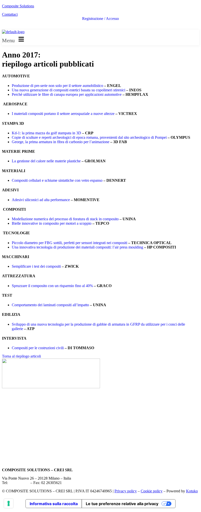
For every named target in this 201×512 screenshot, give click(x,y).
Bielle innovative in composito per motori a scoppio (51, 223)
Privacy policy (125, 491)
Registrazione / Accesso (100, 19)
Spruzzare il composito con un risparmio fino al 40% (52, 286)
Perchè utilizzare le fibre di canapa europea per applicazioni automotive (67, 94)
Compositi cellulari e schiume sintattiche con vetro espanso (57, 180)
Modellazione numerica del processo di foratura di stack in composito (65, 219)
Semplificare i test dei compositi (36, 266)
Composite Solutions (18, 6)
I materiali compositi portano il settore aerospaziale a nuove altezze (63, 113)
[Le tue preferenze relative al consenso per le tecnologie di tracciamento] (8, 503)
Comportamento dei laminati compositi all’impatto (50, 305)
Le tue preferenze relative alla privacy (122, 503)
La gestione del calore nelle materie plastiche (46, 161)
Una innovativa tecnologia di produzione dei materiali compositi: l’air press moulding (77, 247)
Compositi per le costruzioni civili (38, 348)
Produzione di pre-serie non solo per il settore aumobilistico (57, 85)
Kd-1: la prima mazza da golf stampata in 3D (46, 133)
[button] (100, 39)
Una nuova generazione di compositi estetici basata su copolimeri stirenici (68, 90)
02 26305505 (19, 483)
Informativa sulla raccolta (54, 503)
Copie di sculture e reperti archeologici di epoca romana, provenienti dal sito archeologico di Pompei (89, 137)
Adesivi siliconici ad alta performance (41, 200)
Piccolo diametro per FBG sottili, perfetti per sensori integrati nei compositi (69, 243)
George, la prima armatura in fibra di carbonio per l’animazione (60, 142)
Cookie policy (152, 491)
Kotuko (192, 491)
